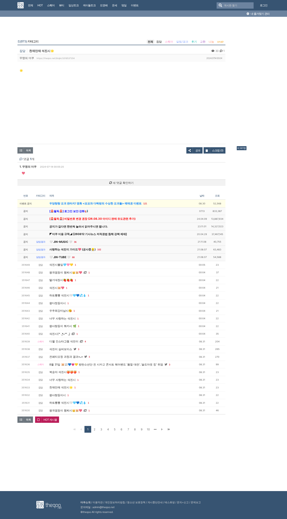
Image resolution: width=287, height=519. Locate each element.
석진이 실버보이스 (60, 349)
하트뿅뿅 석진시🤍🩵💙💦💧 (67, 295)
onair (220, 41)
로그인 (263, 5)
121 (145, 203)
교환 (202, 41)
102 (99, 249)
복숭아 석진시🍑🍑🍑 (63, 372)
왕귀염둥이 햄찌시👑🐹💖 (65, 272)
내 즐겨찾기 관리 (260, 13)
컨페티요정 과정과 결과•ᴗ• (66, 356)
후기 (194, 41)
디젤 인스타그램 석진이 (63, 341)
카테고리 (27, 41)
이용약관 (98, 502)
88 (73, 257)
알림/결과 (182, 41)
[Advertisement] (253, 83)
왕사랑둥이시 (57, 395)
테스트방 (170, 502)
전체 (150, 41)
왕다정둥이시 (57, 303)
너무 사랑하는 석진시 (62, 318)
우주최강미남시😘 (60, 310)
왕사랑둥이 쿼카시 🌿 (62, 326)
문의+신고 (183, 502)
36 (75, 242)
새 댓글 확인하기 (123, 182)
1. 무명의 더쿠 (28, 166)
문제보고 (196, 502)
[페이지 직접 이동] (155, 429)
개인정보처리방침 (115, 502)
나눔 (211, 41)
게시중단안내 (155, 502)
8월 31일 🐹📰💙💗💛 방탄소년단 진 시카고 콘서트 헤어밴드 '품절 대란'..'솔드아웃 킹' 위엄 (106, 364)
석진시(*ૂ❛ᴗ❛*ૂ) (59, 333)
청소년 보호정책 (136, 502)
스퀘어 (169, 41)
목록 (28, 150)
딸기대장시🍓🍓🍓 (61, 280)
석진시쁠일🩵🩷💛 (61, 264)
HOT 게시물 (50, 419)
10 (148, 429)
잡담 (159, 41)
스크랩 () (217, 150)
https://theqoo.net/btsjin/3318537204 (56, 58)
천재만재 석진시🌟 (61, 387)
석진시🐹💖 (56, 287)
